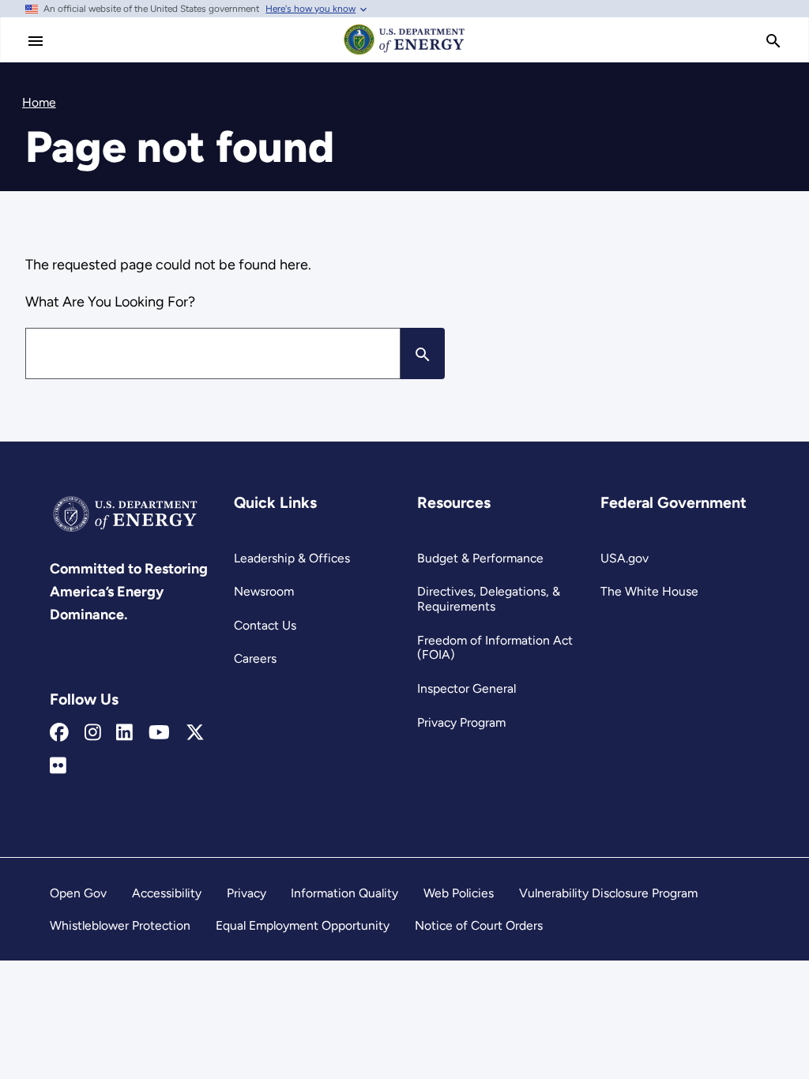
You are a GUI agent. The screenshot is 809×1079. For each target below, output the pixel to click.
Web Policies (458, 892)
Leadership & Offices (292, 558)
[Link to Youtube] (159, 733)
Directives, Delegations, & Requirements (488, 599)
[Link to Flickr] (58, 766)
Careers (255, 658)
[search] (773, 41)
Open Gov (78, 892)
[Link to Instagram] (93, 733)
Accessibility (166, 892)
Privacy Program (461, 722)
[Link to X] (195, 733)
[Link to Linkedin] (124, 733)
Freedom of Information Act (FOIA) (495, 648)
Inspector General (466, 688)
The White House (649, 591)
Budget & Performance (480, 558)
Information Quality (344, 892)
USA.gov (624, 558)
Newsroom (264, 591)
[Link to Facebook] (59, 733)
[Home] (404, 53)
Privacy (246, 892)
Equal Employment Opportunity (302, 925)
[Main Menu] (35, 41)
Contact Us (265, 625)
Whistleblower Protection (120, 925)
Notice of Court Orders (479, 925)
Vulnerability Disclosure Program (608, 892)
